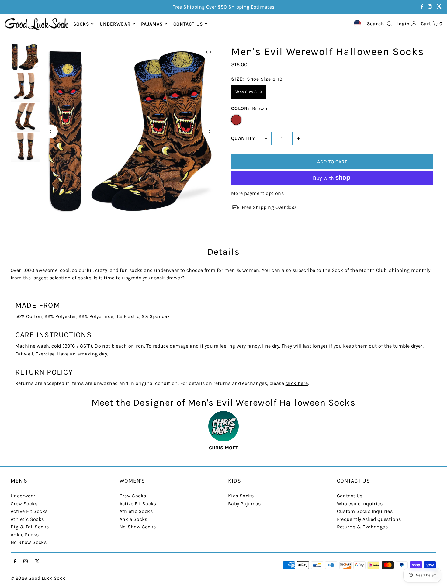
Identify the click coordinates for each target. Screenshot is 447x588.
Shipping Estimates (251, 7)
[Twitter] (439, 7)
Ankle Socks (25, 535)
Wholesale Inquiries (360, 504)
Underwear (115, 23)
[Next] (209, 131)
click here (297, 383)
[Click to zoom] (209, 52)
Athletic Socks (27, 519)
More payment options (257, 193)
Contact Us (349, 496)
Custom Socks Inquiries (365, 511)
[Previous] (51, 131)
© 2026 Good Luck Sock (38, 578)
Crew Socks (24, 504)
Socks (81, 23)
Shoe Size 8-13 (248, 91)
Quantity (243, 138)
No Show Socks (29, 542)
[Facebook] (422, 7)
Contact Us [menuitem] (188, 23)
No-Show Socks (138, 527)
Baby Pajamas (244, 504)
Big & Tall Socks (30, 527)
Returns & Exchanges (362, 527)
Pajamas (152, 23)
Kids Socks (241, 496)
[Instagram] (430, 7)
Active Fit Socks (29, 511)
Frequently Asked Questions (369, 519)
